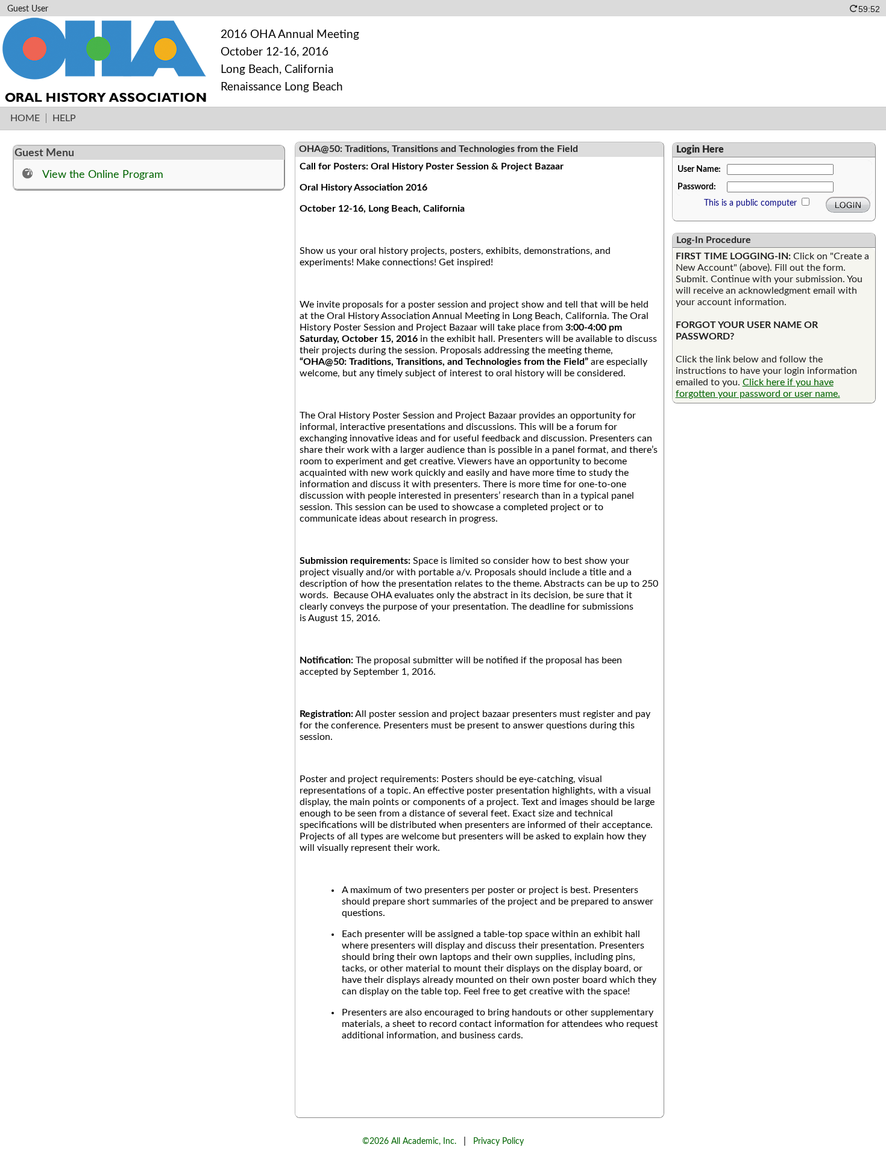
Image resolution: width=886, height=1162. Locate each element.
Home (25, 118)
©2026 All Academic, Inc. (409, 1141)
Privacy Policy (498, 1141)
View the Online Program (102, 174)
